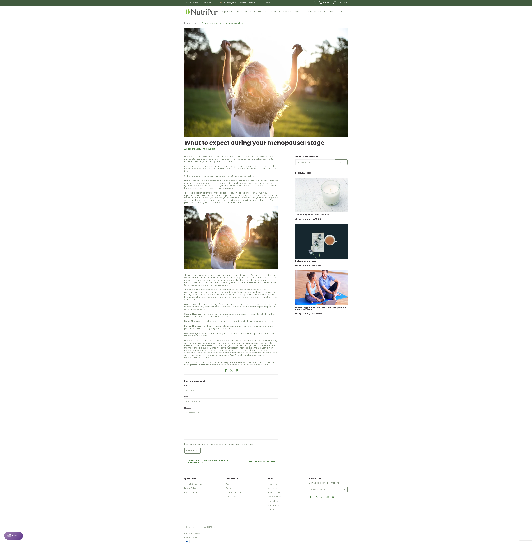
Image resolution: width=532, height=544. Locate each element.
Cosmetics (272, 488)
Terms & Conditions (193, 484)
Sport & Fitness (273, 501)
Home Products (274, 496)
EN (340, 3)
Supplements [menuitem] (229, 11)
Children (271, 509)
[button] (226, 370)
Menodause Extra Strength (253, 347)
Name (187, 385)
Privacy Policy (190, 488)
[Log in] (334, 3)
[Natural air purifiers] (321, 241)
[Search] (314, 3)
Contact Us (231, 488)
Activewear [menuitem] (313, 11)
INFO (254, 3)
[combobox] (287, 3)
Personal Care (273, 492)
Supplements (273, 484)
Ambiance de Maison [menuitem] (289, 11)
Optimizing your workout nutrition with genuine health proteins (320, 308)
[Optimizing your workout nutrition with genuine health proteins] (321, 287)
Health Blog (231, 496)
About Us (230, 484)
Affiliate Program (233, 492)
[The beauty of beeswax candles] (321, 195)
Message (188, 408)
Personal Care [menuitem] (265, 11)
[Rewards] (13, 536)
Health (196, 23)
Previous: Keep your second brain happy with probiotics (208, 461)
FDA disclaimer (190, 492)
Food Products (273, 505)
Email (186, 397)
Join (341, 162)
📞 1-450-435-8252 (207, 3)
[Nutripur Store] (201, 12)
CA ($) (345, 3)
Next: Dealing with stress (262, 461)
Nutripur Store (189, 533)
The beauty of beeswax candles (312, 214)
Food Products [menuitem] (332, 11)
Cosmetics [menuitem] (247, 11)
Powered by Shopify (191, 538)
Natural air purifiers (305, 261)
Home (187, 23)
